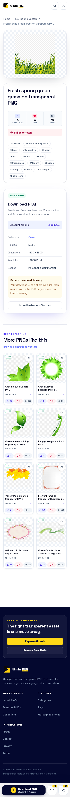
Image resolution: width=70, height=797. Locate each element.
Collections (9, 714)
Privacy (7, 745)
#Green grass (17, 163)
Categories (44, 700)
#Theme (28, 169)
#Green (39, 156)
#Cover (14, 150)
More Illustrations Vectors (35, 305)
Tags (41, 707)
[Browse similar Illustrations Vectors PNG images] (61, 467)
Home (6, 18)
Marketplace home (49, 714)
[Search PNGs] (54, 6)
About (6, 731)
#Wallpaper (44, 169)
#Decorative (29, 150)
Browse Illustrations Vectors (20, 346)
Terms (6, 753)
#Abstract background (37, 143)
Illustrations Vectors (26, 18)
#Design (46, 150)
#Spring (14, 169)
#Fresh (13, 156)
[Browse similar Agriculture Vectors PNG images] (28, 358)
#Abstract (15, 143)
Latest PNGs (10, 700)
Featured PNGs (12, 707)
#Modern (34, 163)
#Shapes (49, 163)
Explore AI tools (35, 641)
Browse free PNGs (35, 650)
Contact (7, 738)
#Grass (26, 156)
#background (16, 176)
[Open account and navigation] (63, 6)
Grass (32, 237)
